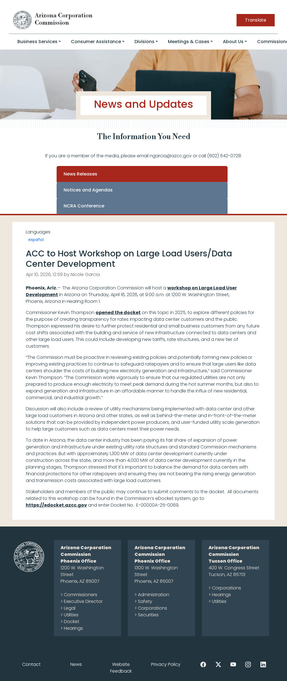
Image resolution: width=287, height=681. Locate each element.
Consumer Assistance (96, 41)
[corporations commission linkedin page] (263, 664)
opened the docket (118, 312)
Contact (31, 664)
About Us (233, 41)
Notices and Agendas (88, 190)
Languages (38, 232)
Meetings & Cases (188, 41)
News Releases (80, 174)
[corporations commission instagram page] (248, 664)
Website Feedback (121, 667)
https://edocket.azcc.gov (56, 505)
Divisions (144, 41)
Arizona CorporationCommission (63, 19)
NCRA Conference (84, 206)
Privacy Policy (165, 664)
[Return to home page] (22, 20)
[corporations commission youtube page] (233, 664)
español (36, 239)
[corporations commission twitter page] (218, 664)
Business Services (37, 41)
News (76, 664)
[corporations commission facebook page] (203, 664)
